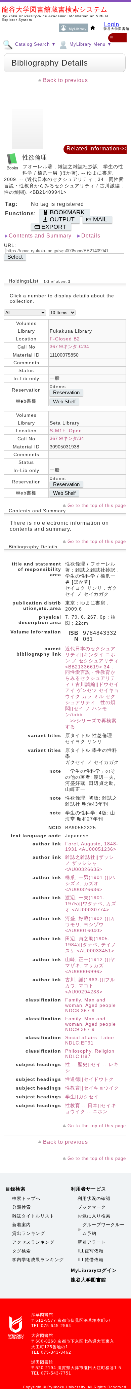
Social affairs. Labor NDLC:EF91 (90, 1040)
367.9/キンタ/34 (67, 438)
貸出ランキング (28, 1233)
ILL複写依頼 (90, 1250)
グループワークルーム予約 (103, 1229)
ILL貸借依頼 (90, 1259)
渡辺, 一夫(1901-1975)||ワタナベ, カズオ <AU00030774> (90, 903)
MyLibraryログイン (94, 1270)
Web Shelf (64, 401)
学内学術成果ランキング (38, 1259)
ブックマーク (92, 1207)
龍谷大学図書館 (88, 1279)
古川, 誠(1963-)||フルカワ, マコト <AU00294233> (90, 985)
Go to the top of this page (97, 505)
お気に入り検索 (94, 1215)
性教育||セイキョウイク (92, 1088)
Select (15, 257)
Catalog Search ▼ (34, 44)
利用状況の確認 (94, 1198)
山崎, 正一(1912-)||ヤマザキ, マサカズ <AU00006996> (90, 965)
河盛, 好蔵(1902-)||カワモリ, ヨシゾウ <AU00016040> (90, 924)
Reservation (66, 392)
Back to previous (65, 80)
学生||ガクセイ (82, 1096)
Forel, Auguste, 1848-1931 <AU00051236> (91, 846)
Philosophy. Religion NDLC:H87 (90, 1053)
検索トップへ (26, 1198)
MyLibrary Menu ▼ (90, 44)
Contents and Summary (40, 236)
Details (90, 236)
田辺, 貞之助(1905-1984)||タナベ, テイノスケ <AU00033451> (90, 944)
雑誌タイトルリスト (33, 1215)
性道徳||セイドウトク (89, 1079)
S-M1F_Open (66, 430)
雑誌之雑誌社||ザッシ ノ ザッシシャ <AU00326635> (89, 863)
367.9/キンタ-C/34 (69, 346)
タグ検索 (21, 1250)
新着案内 (21, 1224)
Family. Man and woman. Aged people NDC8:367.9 (90, 1005)
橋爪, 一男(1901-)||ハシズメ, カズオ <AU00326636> (90, 883)
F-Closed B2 (65, 338)
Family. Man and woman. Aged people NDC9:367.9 (90, 1024)
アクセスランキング (33, 1242)
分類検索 (21, 1207)
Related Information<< (96, 148)
